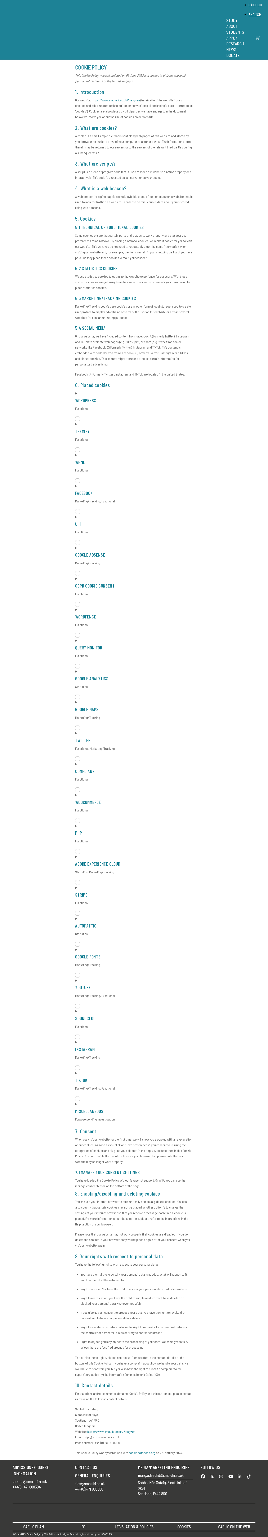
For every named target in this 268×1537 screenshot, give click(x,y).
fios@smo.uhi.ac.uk (90, 1483)
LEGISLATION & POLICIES (134, 1526)
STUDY (231, 20)
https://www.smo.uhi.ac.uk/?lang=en (116, 100)
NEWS (231, 49)
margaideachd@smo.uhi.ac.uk (161, 1475)
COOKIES (184, 1526)
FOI (83, 1526)
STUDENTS (235, 31)
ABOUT (232, 26)
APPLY (231, 37)
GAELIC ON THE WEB (234, 1526)
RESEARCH (235, 43)
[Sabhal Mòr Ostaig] (133, 34)
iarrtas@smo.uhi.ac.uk (30, 1481)
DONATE (233, 55)
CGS (46, 1534)
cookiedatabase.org (142, 1453)
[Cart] (258, 38)
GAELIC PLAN (33, 1526)
